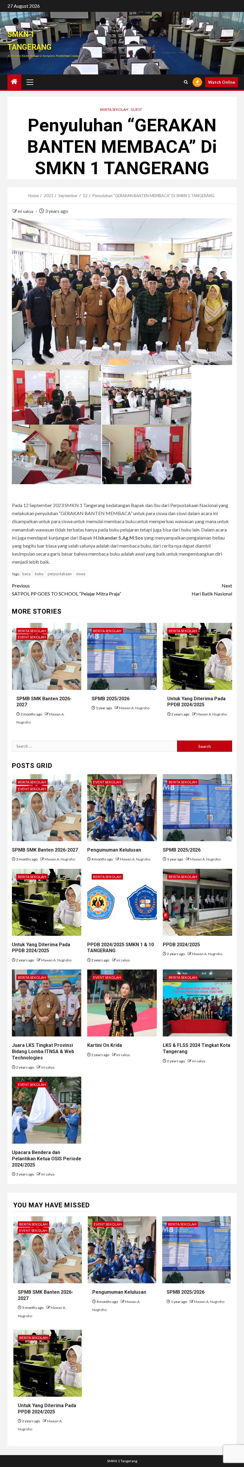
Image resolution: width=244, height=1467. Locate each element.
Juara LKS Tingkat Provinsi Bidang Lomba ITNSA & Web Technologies (43, 1051)
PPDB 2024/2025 (181, 944)
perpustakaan (60, 573)
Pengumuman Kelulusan (114, 850)
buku (39, 573)
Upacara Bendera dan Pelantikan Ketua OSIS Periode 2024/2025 (46, 1159)
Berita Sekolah (114, 109)
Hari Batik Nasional (212, 589)
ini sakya (26, 211)
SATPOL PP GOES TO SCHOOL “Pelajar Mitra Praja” (66, 589)
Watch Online (221, 82)
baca (26, 573)
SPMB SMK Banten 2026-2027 (45, 850)
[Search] (186, 82)
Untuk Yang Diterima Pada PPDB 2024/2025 (196, 702)
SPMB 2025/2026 (110, 698)
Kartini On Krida (104, 1045)
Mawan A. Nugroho (134, 708)
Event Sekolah (32, 637)
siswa (80, 573)
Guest (136, 109)
